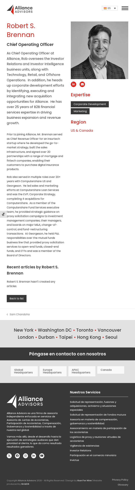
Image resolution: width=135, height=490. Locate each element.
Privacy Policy (120, 479)
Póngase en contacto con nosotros (67, 354)
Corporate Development (90, 104)
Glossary (123, 484)
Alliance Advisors (27, 480)
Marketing (80, 111)
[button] (125, 8)
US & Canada (82, 130)
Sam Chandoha (18, 314)
